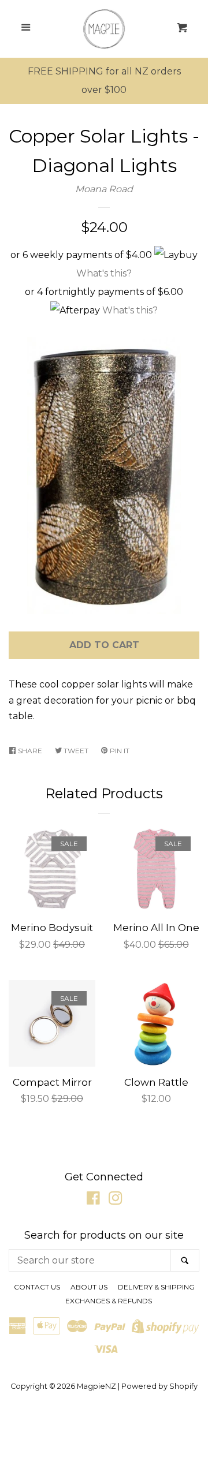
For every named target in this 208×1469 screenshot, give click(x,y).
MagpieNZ (96, 1386)
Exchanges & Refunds (108, 1300)
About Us (88, 1287)
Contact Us (37, 1287)
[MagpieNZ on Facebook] (93, 1200)
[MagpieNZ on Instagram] (115, 1200)
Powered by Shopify (159, 1386)
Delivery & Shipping (156, 1287)
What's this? (104, 273)
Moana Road (104, 189)
